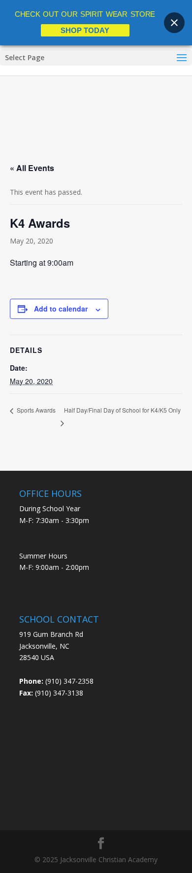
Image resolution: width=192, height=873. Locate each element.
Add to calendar (61, 309)
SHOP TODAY (85, 30)
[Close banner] (174, 22)
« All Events (32, 168)
